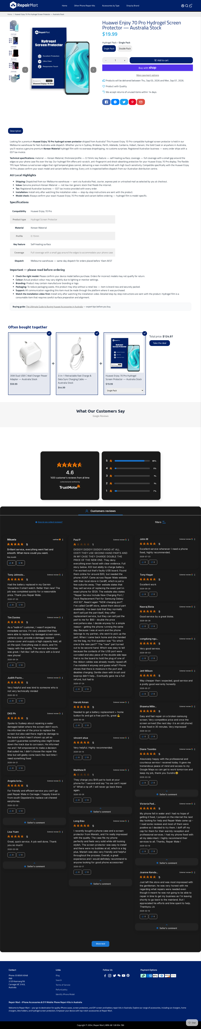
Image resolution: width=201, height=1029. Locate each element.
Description (15, 131)
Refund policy (61, 989)
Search (59, 980)
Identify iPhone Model (65, 994)
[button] (86, 511)
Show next (100, 944)
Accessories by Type (110, 5)
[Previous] (14, 23)
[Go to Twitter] (124, 102)
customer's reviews (69, 477)
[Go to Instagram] (110, 976)
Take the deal (159, 343)
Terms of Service (63, 984)
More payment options (147, 75)
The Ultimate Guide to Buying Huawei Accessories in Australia (54, 306)
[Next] (14, 79)
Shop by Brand (132, 5)
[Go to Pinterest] (132, 102)
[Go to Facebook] (106, 102)
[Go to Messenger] (115, 102)
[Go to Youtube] (123, 976)
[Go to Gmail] (141, 102)
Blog (58, 975)
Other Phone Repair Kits (84, 5)
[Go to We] (119, 976)
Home (64, 5)
